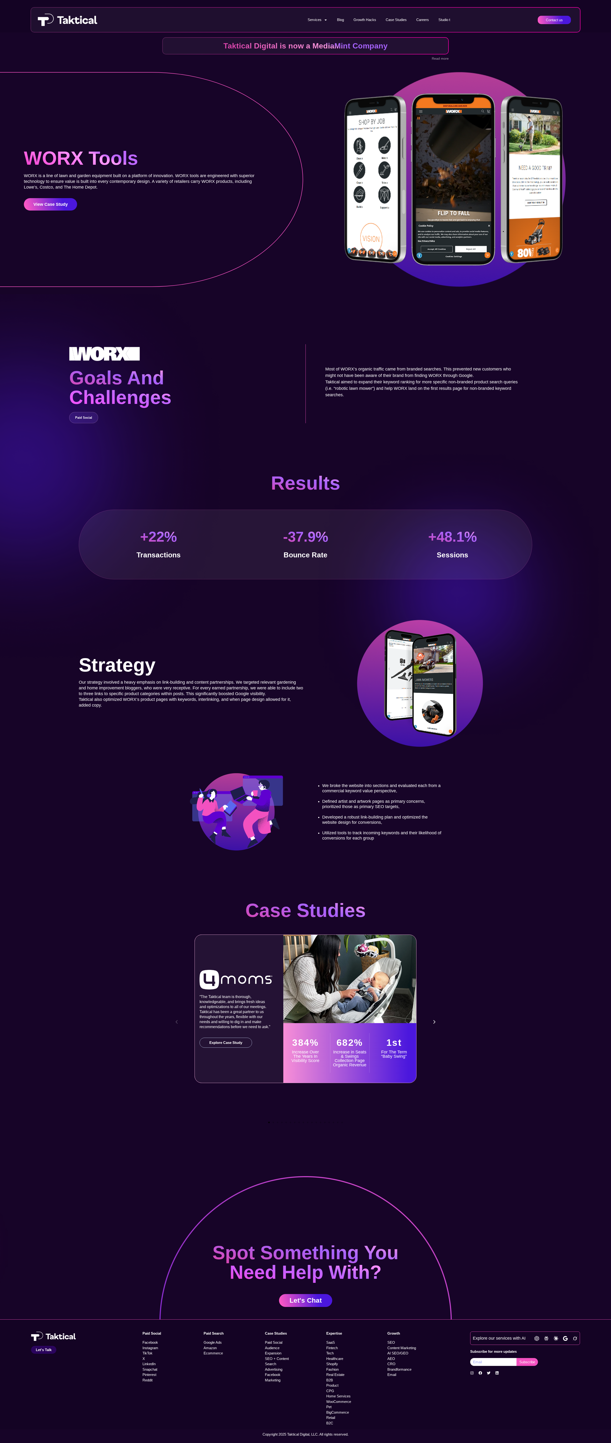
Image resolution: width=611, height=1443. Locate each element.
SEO (391, 1342)
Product (332, 1385)
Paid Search (214, 1333)
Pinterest (149, 1375)
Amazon (210, 1348)
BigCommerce (337, 1412)
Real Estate (335, 1375)
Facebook (150, 1342)
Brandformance (399, 1369)
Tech (330, 1353)
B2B (329, 1380)
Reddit (147, 1380)
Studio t (444, 20)
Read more (440, 58)
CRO (391, 1364)
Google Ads (213, 1342)
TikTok (147, 1353)
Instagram (150, 1348)
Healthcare (334, 1359)
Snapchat (149, 1369)
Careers (422, 20)
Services (314, 20)
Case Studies (396, 20)
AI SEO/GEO (397, 1353)
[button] (176, 1022)
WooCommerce (338, 1402)
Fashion (332, 1369)
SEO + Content (277, 1359)
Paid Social (151, 1333)
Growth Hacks (364, 20)
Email (391, 1375)
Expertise (334, 1333)
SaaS (330, 1342)
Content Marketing (401, 1348)
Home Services (338, 1396)
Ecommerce (213, 1353)
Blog (340, 20)
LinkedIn (149, 1364)
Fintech (332, 1348)
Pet (329, 1407)
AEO (391, 1359)
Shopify (332, 1364)
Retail (330, 1418)
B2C (329, 1423)
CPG (330, 1391)
